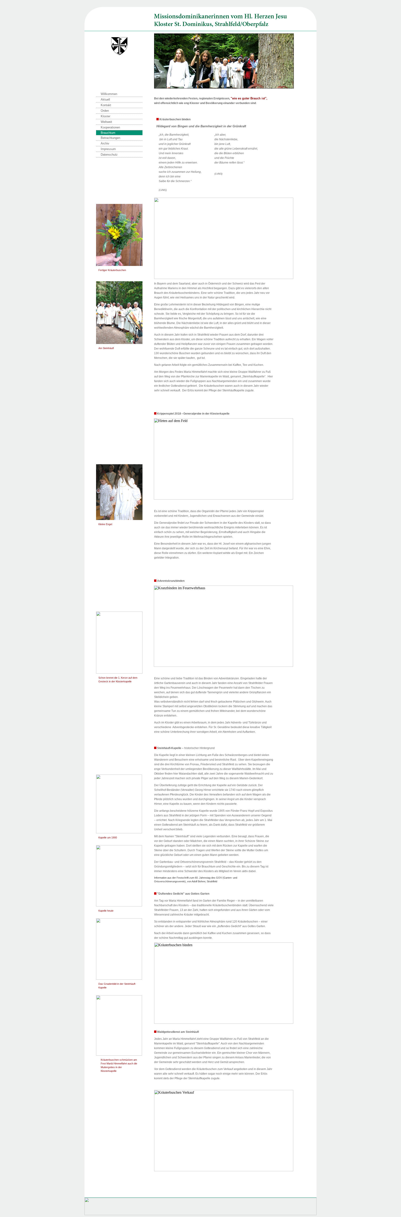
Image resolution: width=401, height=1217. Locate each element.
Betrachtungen (110, 138)
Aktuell (105, 99)
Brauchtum (108, 132)
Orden (105, 110)
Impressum (108, 149)
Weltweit (106, 122)
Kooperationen (110, 127)
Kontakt (106, 105)
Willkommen (109, 94)
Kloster (105, 116)
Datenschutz (109, 154)
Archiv (105, 143)
